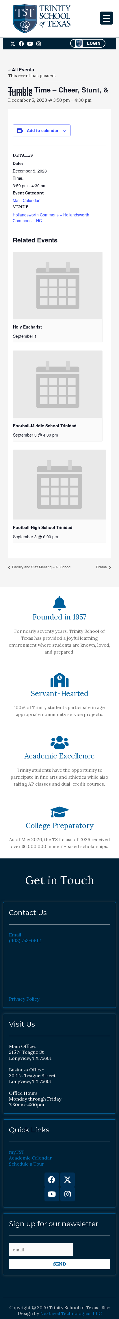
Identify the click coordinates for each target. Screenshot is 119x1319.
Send (59, 1264)
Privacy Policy (24, 999)
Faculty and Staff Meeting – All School (41, 566)
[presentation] (57, 285)
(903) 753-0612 (25, 940)
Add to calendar (42, 130)
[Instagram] (67, 1194)
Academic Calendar (30, 1158)
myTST (17, 1152)
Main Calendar (26, 200)
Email (15, 935)
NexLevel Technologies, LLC (71, 1313)
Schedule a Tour (26, 1164)
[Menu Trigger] (106, 18)
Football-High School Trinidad (42, 527)
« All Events (21, 69)
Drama (102, 566)
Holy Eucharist (27, 327)
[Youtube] (51, 1194)
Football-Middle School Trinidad (45, 425)
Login (94, 43)
